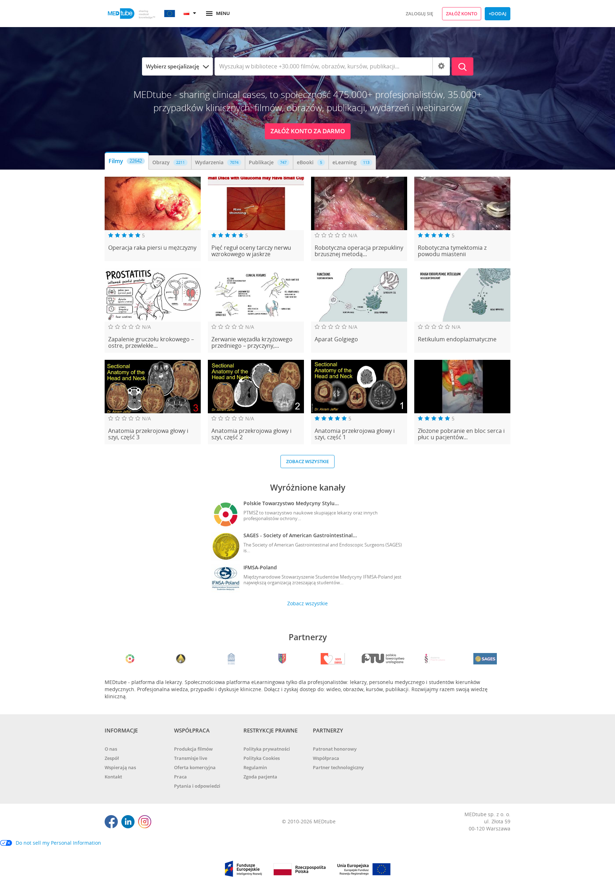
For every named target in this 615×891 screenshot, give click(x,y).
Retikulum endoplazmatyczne (457, 339)
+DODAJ (497, 13)
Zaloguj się (419, 13)
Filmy (125, 161)
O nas (111, 749)
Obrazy (168, 162)
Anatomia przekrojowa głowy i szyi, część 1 (355, 434)
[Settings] (441, 66)
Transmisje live (190, 758)
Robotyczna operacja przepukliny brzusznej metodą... (359, 251)
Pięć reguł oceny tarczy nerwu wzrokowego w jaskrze (251, 251)
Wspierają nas (120, 767)
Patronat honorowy (335, 749)
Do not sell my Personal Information (58, 842)
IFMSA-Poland (260, 567)
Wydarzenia (216, 162)
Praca (180, 776)
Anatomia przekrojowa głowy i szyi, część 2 (251, 434)
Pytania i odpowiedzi (197, 786)
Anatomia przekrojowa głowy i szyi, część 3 (148, 434)
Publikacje (268, 162)
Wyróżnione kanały (307, 487)
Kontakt (113, 776)
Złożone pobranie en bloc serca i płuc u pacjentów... (461, 434)
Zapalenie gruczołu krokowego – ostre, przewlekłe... (151, 342)
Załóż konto (461, 13)
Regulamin (255, 767)
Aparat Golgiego (336, 339)
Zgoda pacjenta (260, 776)
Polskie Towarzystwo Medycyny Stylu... (291, 503)
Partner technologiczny (338, 767)
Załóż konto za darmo (307, 131)
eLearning (350, 162)
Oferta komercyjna (195, 767)
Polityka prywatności (266, 749)
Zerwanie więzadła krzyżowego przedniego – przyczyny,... (252, 342)
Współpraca (326, 758)
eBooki (309, 162)
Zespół (112, 758)
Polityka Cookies (261, 758)
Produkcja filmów (193, 749)
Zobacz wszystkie (307, 461)
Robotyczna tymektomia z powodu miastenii (452, 251)
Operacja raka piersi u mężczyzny (152, 248)
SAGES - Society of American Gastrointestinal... (300, 535)
